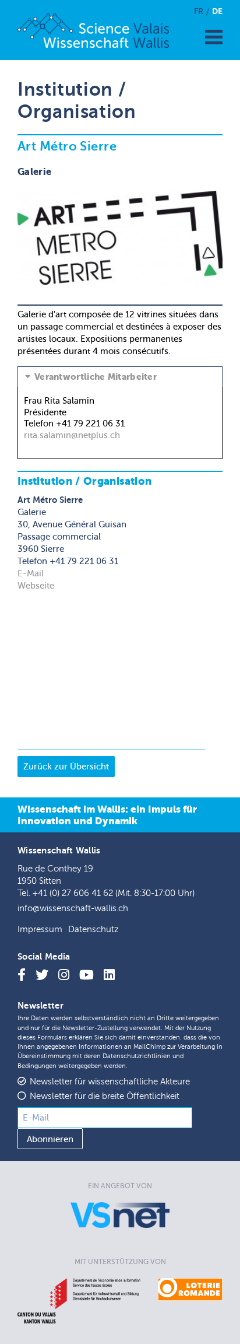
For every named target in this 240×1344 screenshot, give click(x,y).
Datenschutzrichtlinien (137, 1056)
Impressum (39, 930)
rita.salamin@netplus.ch (72, 435)
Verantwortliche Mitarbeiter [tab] (95, 377)
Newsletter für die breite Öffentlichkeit (104, 1096)
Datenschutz (93, 930)
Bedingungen (37, 1066)
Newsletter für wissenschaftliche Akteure (110, 1082)
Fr (198, 11)
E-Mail (30, 573)
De (217, 11)
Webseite (35, 585)
